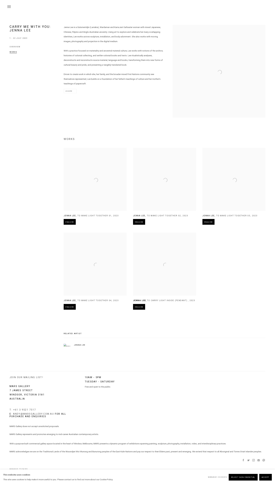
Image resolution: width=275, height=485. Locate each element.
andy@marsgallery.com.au (33, 414)
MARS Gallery (261, 7)
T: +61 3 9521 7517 (23, 409)
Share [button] (69, 91)
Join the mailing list (258, 460)
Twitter (248, 460)
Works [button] (13, 52)
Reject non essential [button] (243, 477)
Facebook (243, 460)
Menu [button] (8, 6)
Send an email (263, 460)
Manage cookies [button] (217, 477)
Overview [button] (15, 47)
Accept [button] (265, 477)
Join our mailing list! (26, 377)
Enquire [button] (69, 222)
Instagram (253, 460)
